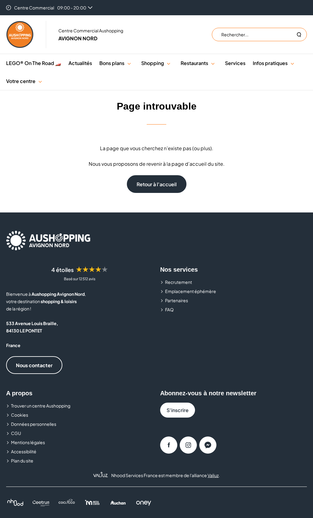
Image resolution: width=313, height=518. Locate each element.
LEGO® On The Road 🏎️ (33, 63)
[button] (129, 63)
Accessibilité (23, 451)
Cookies (19, 415)
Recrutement (178, 282)
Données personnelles (33, 424)
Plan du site (22, 460)
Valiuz (213, 475)
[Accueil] (20, 34)
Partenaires (176, 300)
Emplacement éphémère (190, 291)
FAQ (169, 309)
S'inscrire (178, 410)
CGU (16, 433)
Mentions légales (28, 442)
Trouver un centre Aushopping (40, 405)
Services (235, 63)
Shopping (152, 63)
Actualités (80, 63)
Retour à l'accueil (157, 184)
